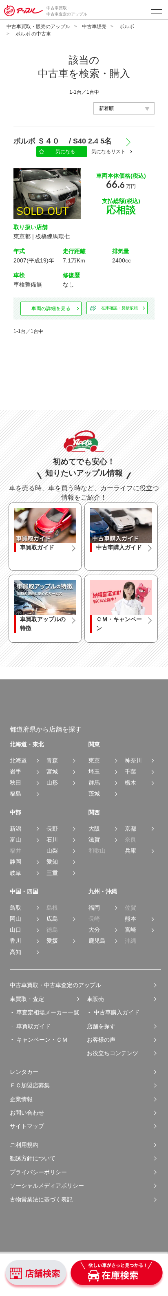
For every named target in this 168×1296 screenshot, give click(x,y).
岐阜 (15, 873)
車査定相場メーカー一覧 (47, 1012)
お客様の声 (101, 1039)
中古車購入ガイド (116, 1012)
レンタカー (24, 1072)
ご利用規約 (24, 1145)
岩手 (15, 772)
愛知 (52, 862)
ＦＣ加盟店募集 (30, 1085)
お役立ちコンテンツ (112, 1053)
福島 (15, 794)
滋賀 (94, 840)
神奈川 (133, 761)
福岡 (94, 908)
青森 (52, 761)
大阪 (94, 829)
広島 (52, 919)
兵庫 (130, 851)
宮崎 (130, 930)
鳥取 (15, 908)
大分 (94, 930)
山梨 (52, 851)
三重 (52, 873)
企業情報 (21, 1099)
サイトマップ (27, 1126)
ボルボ (126, 26)
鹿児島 (97, 941)
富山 (15, 840)
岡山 (15, 919)
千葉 (130, 772)
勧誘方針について (32, 1158)
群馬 (94, 783)
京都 (130, 829)
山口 (15, 930)
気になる (65, 151)
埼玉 (94, 772)
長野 (52, 829)
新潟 (15, 829)
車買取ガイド (33, 1026)
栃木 (130, 783)
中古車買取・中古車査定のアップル (55, 985)
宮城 (52, 772)
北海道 (18, 761)
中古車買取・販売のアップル (38, 26)
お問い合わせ (27, 1112)
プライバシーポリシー (38, 1172)
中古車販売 (94, 26)
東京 (94, 761)
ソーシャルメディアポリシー (47, 1185)
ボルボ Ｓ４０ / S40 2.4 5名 (66, 141)
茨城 (94, 794)
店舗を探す (101, 1026)
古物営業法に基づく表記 (41, 1199)
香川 (15, 941)
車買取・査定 (27, 999)
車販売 (95, 999)
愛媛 (52, 941)
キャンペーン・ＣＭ (42, 1039)
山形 (52, 783)
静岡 (15, 862)
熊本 (130, 919)
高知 (15, 952)
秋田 (15, 783)
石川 (52, 840)
